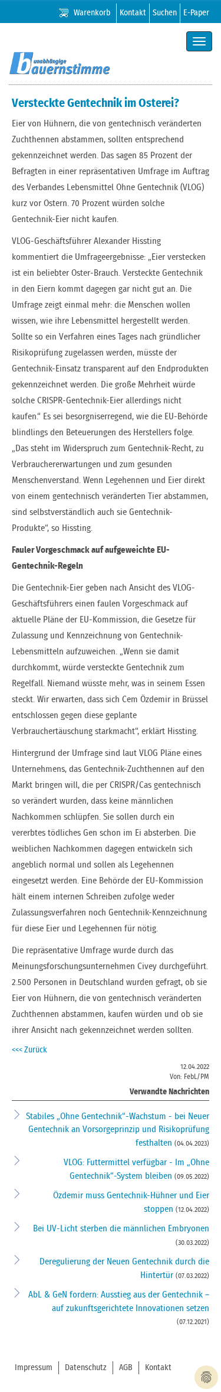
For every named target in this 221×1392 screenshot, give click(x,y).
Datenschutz (86, 1368)
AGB (126, 1368)
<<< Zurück (29, 1050)
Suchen (165, 13)
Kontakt (133, 13)
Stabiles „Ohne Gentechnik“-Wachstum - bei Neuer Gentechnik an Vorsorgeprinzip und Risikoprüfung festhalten (117, 1129)
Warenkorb (92, 13)
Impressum (33, 1368)
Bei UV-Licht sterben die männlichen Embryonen (121, 1228)
